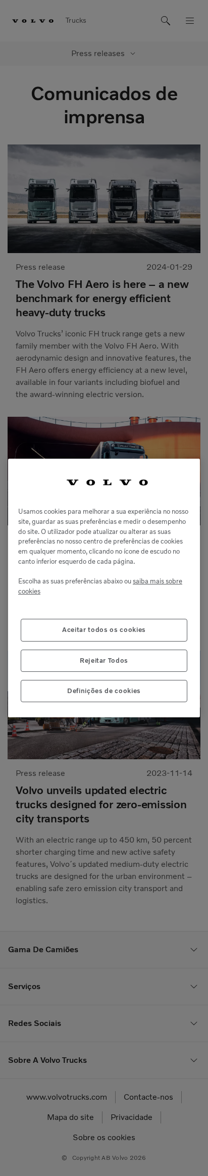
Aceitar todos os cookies (104, 629)
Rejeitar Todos (104, 660)
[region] (104, 588)
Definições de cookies (104, 691)
